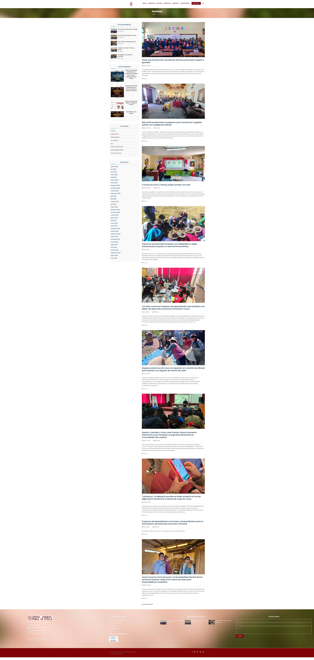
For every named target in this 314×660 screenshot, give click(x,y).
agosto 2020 (114, 255)
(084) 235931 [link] (35, 625)
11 (179, 301)
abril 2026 (113, 177)
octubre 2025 (114, 191)
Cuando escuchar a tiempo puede (126, 48)
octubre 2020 (114, 250)
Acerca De (151, 3)
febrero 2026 (114, 180)
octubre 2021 (114, 242)
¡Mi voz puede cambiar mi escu (127, 35)
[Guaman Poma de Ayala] (122, 4)
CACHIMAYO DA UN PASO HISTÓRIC (125, 55)
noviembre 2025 (115, 188)
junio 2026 (114, 172)
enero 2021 (114, 247)
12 (181, 301)
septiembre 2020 (116, 253)
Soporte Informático (117, 623)
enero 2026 (114, 183)
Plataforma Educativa (117, 147)
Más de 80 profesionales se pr (127, 41)
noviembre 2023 (115, 212)
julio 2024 (113, 204)
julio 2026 (113, 169)
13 (183, 301)
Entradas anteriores (147, 604)
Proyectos (167, 3)
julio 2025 (113, 196)
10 (178, 301)
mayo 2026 (114, 174)
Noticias (159, 3)
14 (185, 301)
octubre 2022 (114, 231)
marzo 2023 (114, 223)
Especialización (115, 628)
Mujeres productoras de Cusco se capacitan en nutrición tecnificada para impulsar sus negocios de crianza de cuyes (173, 369)
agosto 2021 (114, 244)
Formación (114, 625)
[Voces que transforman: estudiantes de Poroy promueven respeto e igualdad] (173, 39)
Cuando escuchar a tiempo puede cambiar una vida (166, 185)
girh (112, 143)
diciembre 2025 (115, 185)
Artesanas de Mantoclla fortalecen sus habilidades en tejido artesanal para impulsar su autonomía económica (169, 245)
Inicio (145, 3)
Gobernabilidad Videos (117, 150)
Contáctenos (184, 3)
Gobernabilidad (115, 137)
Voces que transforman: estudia (127, 29)
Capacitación (115, 134)
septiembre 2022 (115, 234)
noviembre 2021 (115, 239)
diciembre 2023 (115, 209)
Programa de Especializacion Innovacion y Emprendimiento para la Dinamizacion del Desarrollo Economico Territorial (172, 522)
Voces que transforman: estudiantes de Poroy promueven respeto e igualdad (173, 61)
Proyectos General (116, 153)
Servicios (176, 3)
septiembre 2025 (115, 193)
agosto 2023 (114, 218)
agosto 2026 (114, 166)
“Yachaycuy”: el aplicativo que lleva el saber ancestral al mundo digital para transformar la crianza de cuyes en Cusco (171, 497)
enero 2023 (114, 226)
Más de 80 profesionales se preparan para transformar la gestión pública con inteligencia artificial (172, 123)
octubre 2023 (114, 215)
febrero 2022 (114, 236)
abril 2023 (113, 220)
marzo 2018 (114, 258)
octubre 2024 (115, 201)
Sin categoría (114, 140)
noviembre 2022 (115, 228)
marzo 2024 (114, 207)
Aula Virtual (196, 3)
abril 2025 (113, 199)
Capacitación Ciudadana (118, 620)
